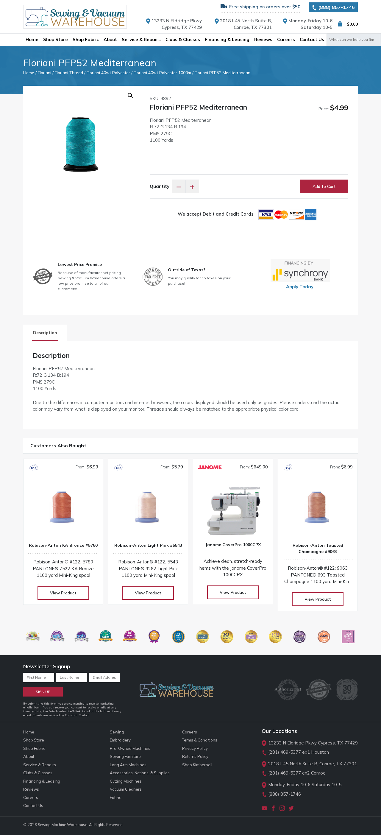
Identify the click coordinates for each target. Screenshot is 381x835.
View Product (63, 593)
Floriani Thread (69, 72)
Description (45, 332)
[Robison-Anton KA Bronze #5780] (63, 509)
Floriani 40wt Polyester (108, 72)
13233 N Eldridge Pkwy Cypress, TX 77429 (313, 743)
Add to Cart (324, 186)
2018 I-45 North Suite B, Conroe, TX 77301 (312, 764)
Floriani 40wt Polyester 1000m (162, 72)
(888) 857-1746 (336, 7)
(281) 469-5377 (284, 752)
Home (28, 72)
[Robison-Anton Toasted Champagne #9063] (318, 509)
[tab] (45, 333)
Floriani (44, 72)
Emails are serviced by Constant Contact (61, 715)
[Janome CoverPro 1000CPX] (233, 509)
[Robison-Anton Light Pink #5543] (148, 509)
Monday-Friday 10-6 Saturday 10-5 (304, 784)
